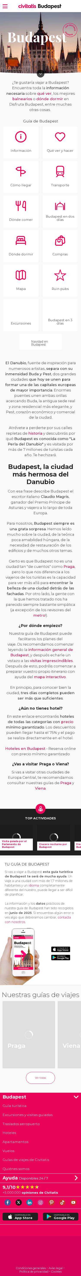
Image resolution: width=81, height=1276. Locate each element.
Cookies (56, 1271)
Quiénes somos (16, 1169)
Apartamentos (15, 1142)
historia (35, 433)
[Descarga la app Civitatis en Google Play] (60, 957)
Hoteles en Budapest (25, 748)
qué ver (44, 93)
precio (67, 722)
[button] (5, 6)
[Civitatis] (40, 1252)
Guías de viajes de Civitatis (26, 1160)
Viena (40, 788)
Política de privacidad (33, 1271)
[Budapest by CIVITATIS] (28, 6)
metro (39, 615)
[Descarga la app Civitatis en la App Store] (60, 949)
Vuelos (8, 1151)
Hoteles (9, 1133)
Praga (69, 566)
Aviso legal (56, 1268)
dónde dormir (49, 99)
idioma (34, 885)
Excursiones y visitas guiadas (27, 1115)
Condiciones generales (31, 1268)
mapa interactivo (50, 677)
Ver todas (40, 1077)
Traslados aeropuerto (21, 1124)
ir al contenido (40, 73)
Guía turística (15, 1106)
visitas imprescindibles (51, 661)
